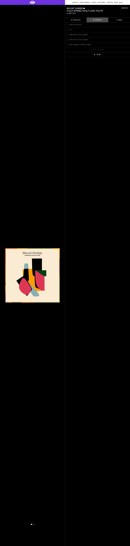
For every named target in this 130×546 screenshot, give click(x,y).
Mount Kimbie (75, 8)
